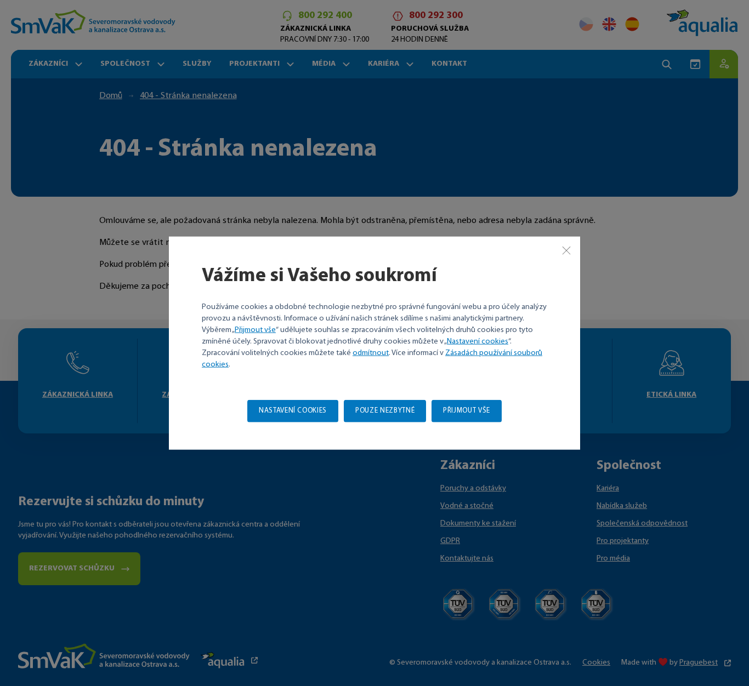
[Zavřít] (566, 250)
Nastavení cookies (477, 341)
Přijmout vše (255, 329)
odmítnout (371, 352)
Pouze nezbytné (385, 410)
